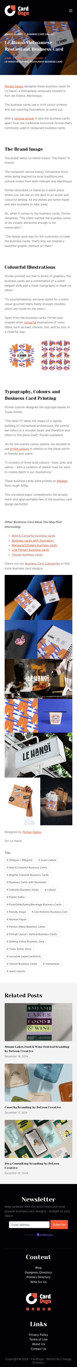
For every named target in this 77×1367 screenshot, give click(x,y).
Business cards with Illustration (33, 540)
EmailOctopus (46, 1235)
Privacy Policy (38, 1334)
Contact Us (38, 1349)
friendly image (16, 911)
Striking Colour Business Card (25, 941)
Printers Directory (38, 1277)
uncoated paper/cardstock (24, 956)
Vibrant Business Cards (22, 963)
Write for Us (38, 1282)
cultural (50, 889)
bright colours (19, 448)
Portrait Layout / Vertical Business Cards (32, 934)
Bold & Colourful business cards (33, 535)
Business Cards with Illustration (26, 882)
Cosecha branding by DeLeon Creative (33, 1107)
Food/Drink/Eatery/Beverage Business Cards (34, 904)
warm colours (16, 971)
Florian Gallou (14, 86)
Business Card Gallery (41, 34)
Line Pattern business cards (30, 550)
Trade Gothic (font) (19, 948)
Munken (62, 481)
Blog (38, 1267)
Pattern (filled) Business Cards (26, 926)
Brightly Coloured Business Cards (28, 874)
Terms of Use (38, 1339)
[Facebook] (33, 1309)
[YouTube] (49, 1309)
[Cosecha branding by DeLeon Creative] (38, 1083)
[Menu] (70, 10)
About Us (38, 1344)
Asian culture (47, 860)
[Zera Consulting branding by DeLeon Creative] (38, 1139)
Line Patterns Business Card (50, 911)
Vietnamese (51, 963)
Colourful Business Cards (23, 889)
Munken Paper (16, 919)
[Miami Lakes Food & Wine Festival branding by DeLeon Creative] (38, 1022)
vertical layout (24, 118)
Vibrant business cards (27, 554)
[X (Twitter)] (38, 1309)
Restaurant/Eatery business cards (34, 545)
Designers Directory (38, 1272)
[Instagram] (27, 1309)
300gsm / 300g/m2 (20, 860)
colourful (30, 322)
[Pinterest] (43, 1309)
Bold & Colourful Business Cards (27, 867)
